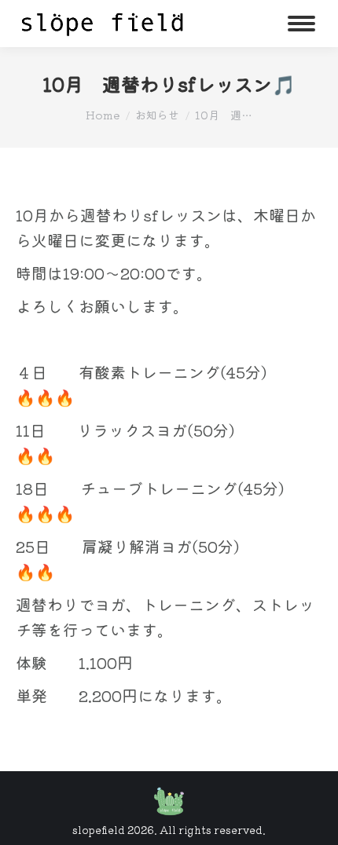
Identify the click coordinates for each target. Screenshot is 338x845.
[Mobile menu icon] (301, 23)
